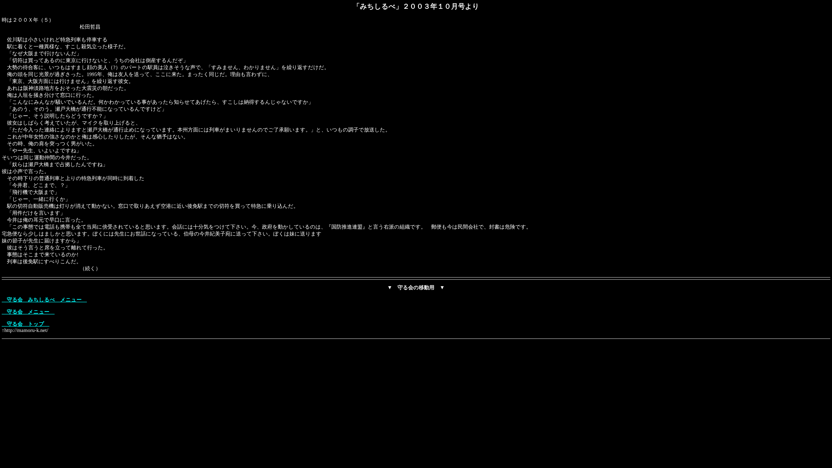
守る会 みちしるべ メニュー (44, 299)
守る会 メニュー (28, 312)
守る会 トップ (25, 324)
